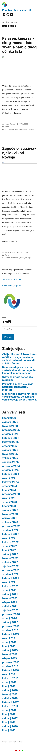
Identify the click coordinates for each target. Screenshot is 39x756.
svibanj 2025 (10, 450)
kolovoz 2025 (10, 441)
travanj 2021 (9, 598)
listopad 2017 (10, 702)
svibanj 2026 (10, 421)
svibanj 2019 (10, 650)
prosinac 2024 (11, 466)
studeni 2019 (10, 630)
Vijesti (23, 10)
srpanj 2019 (9, 642)
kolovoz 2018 (10, 678)
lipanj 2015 (9, 730)
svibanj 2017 (10, 718)
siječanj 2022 (10, 566)
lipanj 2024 (9, 490)
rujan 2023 (8, 498)
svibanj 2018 (10, 690)
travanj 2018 (9, 694)
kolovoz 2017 (10, 706)
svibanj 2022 (10, 554)
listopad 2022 (10, 534)
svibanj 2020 (10, 622)
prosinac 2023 (11, 494)
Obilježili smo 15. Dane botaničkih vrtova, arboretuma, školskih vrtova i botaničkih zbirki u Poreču (19, 359)
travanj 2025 (10, 453)
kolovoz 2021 (10, 586)
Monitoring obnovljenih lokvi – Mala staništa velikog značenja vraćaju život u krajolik (19, 396)
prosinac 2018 (10, 662)
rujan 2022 (8, 538)
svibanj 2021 (10, 594)
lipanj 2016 (9, 722)
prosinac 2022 (11, 526)
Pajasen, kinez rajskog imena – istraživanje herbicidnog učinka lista (19, 45)
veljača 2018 (10, 698)
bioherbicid (13, 129)
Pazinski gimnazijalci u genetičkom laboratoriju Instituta (18, 386)
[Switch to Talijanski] (23, 750)
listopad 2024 (10, 474)
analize (7, 258)
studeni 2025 (10, 433)
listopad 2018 (10, 670)
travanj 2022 (10, 558)
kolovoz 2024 (10, 482)
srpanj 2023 (9, 502)
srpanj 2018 (9, 682)
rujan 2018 (8, 674)
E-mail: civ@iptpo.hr (11, 285)
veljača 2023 (10, 522)
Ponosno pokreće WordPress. (13, 742)
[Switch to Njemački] (19, 750)
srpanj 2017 (9, 710)
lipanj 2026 (9, 417)
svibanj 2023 (10, 510)
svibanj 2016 (10, 726)
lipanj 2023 (9, 506)
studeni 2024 (10, 470)
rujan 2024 (9, 478)
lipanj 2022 (9, 550)
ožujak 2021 (9, 602)
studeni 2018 (10, 666)
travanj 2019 (9, 654)
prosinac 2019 (10, 626)
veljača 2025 (10, 457)
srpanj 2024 (9, 486)
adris (6, 129)
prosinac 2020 (11, 614)
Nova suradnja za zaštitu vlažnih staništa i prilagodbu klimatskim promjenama (19, 370)
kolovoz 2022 (10, 542)
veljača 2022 (10, 562)
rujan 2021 (8, 582)
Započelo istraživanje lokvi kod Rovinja (19, 152)
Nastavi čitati (9, 241)
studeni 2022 (10, 530)
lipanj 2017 (8, 714)
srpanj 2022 (9, 546)
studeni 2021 (10, 574)
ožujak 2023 (9, 518)
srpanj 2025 (9, 445)
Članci (7, 127)
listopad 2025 (10, 438)
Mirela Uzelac (10, 124)
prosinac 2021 (10, 570)
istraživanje (22, 129)
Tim (16, 10)
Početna (7, 10)
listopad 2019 (10, 634)
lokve (22, 258)
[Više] (30, 10)
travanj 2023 (10, 514)
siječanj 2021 (10, 610)
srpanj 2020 (9, 618)
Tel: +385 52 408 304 (11, 279)
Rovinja (28, 258)
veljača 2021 (10, 606)
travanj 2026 (10, 426)
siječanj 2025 (10, 462)
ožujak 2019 (9, 658)
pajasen (31, 129)
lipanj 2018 (9, 686)
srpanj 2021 (9, 590)
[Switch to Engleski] (16, 750)
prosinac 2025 (11, 429)
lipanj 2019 (9, 646)
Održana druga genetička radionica (17, 378)
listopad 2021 (10, 578)
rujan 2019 (8, 638)
